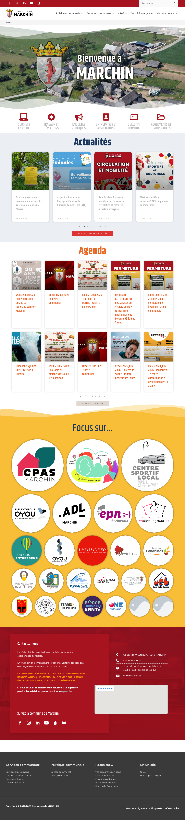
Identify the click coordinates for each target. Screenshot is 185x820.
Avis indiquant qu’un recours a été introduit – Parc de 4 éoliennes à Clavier (29, 203)
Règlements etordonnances (161, 126)
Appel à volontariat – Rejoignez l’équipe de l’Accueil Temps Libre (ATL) (71, 201)
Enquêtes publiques (79, 126)
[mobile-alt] (39, 3)
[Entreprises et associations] (106, 117)
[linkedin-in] (24, 3)
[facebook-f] (10, 3)
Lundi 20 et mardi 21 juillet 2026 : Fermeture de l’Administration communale (157, 303)
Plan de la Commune (106, 786)
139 (99, 226)
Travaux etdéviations (51, 126)
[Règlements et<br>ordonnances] (161, 117)
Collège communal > (62, 775)
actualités (92, 142)
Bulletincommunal (133, 126)
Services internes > (16, 779)
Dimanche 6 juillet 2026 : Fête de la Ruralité (26, 370)
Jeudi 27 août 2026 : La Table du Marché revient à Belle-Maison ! (92, 301)
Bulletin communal (105, 782)
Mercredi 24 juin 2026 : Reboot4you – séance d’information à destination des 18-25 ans (158, 376)
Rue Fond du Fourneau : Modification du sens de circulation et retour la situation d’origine (111, 203)
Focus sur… (93, 428)
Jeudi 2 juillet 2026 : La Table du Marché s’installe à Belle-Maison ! (59, 372)
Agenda (92, 251)
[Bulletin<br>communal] (133, 117)
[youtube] (32, 3)
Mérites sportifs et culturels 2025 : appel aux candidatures (154, 201)
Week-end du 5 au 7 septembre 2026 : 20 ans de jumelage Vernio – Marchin (26, 303)
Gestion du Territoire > (18, 775)
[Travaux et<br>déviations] (51, 117)
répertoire (66, 691)
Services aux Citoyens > (19, 772)
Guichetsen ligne (24, 126)
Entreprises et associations (106, 126)
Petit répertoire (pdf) (151, 775)
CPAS (143, 772)
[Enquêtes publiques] (78, 117)
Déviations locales (104, 775)
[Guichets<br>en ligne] (23, 117)
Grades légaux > (15, 782)
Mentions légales (135, 808)
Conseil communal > (62, 772)
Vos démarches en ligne (108, 772)
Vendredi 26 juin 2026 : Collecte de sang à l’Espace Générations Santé (125, 372)
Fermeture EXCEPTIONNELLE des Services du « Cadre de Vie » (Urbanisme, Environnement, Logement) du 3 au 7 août (125, 309)
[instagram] (17, 3)
